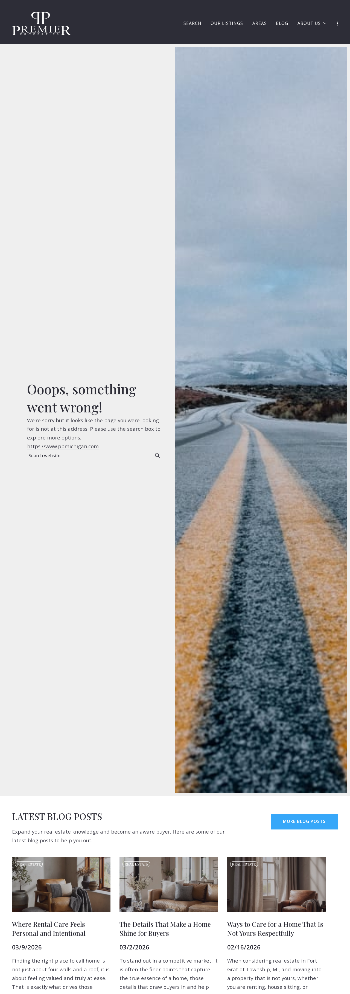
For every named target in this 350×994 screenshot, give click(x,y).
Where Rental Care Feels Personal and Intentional (49, 928)
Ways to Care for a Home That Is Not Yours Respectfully (275, 928)
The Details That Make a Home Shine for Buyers (165, 928)
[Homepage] (41, 23)
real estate (29, 864)
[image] (61, 884)
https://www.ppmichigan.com (63, 446)
